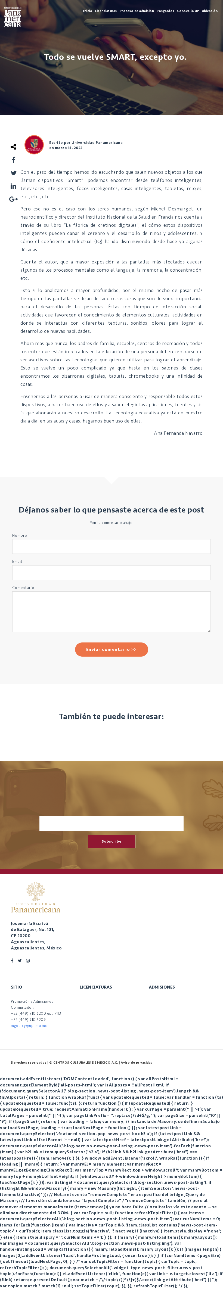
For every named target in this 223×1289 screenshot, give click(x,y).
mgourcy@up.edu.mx (29, 1025)
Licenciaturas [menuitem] (106, 11)
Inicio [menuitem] (87, 11)
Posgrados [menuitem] (165, 11)
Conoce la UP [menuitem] (188, 11)
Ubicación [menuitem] (210, 11)
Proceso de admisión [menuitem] (137, 11)
